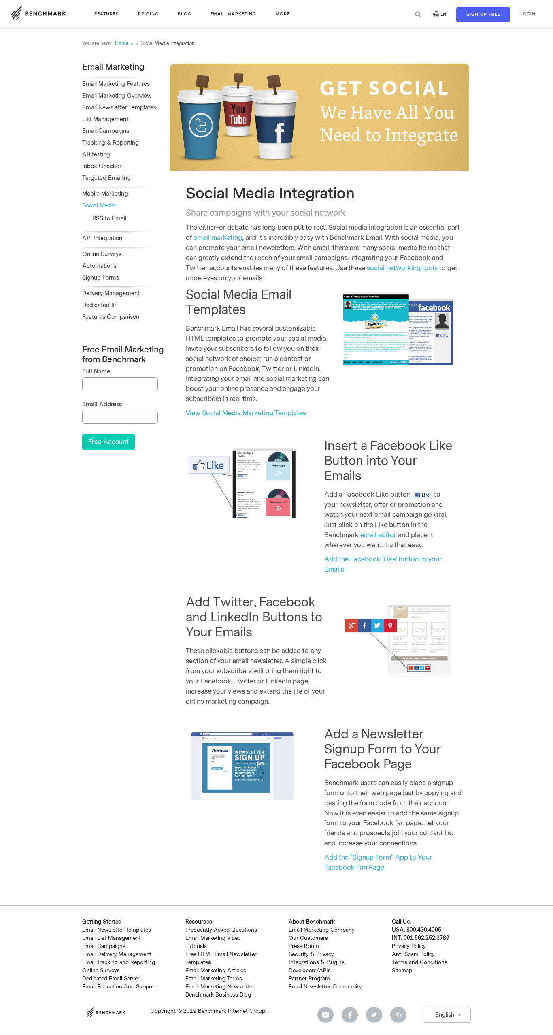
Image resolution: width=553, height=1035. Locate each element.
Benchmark (108, 1013)
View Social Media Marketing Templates (246, 413)
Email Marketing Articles (215, 970)
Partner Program (309, 978)
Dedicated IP (99, 305)
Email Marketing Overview (117, 95)
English (444, 1015)
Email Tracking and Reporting (118, 962)
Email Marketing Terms (213, 978)
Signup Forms (100, 277)
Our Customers (308, 938)
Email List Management (111, 938)
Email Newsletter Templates (119, 107)
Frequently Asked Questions (221, 930)
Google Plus (398, 1015)
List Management (105, 119)
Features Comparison (110, 317)
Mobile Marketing (105, 193)
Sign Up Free (483, 14)
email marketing (218, 237)
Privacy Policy (409, 946)
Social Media (99, 205)
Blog (184, 14)
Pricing (148, 14)
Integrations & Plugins (317, 962)
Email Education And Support (119, 987)
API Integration (102, 238)
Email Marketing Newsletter (219, 987)
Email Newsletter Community (325, 987)
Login (528, 14)
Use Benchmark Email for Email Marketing (38, 14)
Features (106, 14)
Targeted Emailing (106, 178)
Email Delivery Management (116, 954)
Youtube (325, 1015)
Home (122, 43)
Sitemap (402, 970)
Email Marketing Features (116, 84)
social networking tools (402, 268)
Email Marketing (233, 14)
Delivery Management (111, 293)
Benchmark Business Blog (218, 995)
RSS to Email (109, 218)
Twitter (374, 1015)
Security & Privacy (311, 954)
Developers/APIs (310, 970)
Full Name (96, 371)
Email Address (102, 404)
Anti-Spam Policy (413, 954)
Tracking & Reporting (110, 142)
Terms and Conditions (419, 962)
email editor (378, 535)
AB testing (96, 154)
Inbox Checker (101, 166)
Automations (99, 265)
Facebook (350, 1015)
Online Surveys (101, 254)
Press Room (304, 946)
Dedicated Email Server (111, 978)
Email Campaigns (105, 131)
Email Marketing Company (322, 930)
